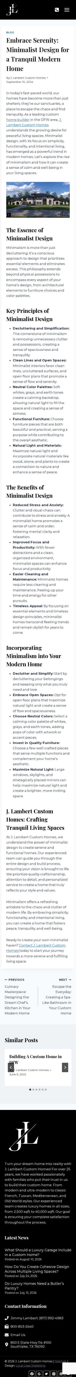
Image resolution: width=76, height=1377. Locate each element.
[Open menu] (66, 10)
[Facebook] (32, 1374)
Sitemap (60, 1361)
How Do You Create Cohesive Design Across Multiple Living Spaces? (37, 1269)
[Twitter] (46, 1374)
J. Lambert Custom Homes (28, 77)
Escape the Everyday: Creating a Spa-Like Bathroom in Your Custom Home (56, 996)
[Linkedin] (61, 1374)
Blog (10, 32)
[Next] (65, 1067)
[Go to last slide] (11, 1067)
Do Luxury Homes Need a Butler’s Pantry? (34, 1285)
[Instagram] (53, 1374)
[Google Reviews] (39, 1374)
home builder (18, 120)
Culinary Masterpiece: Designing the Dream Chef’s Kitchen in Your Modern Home (17, 996)
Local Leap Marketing (30, 1365)
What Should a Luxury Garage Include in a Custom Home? (38, 1252)
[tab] (30, 1090)
